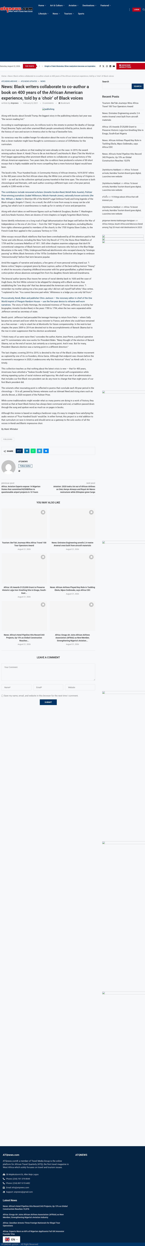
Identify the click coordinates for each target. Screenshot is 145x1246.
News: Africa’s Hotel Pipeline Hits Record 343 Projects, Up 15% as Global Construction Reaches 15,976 (121, 157)
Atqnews (14, 103)
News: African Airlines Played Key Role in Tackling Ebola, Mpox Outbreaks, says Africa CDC (121, 143)
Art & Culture (56, 5)
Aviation (72, 5)
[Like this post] (20, 451)
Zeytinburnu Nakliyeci (111, 170)
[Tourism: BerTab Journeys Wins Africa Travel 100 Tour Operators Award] (24, 523)
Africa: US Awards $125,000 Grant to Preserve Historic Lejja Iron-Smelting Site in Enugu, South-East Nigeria (122, 130)
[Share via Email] (46, 451)
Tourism (68, 13)
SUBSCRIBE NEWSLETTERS (125, 66)
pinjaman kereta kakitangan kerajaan (118, 220)
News (55, 13)
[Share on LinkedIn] (26, 451)
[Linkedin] (110, 66)
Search (105, 81)
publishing (7, 439)
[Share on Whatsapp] (33, 451)
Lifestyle (42, 13)
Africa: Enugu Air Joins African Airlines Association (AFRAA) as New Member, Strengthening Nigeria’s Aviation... (72, 638)
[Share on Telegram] (39, 451)
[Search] (143, 9)
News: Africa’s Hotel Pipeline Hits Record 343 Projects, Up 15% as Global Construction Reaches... (24, 638)
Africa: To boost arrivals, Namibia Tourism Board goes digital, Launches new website (121, 173)
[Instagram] (107, 66)
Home (41, 5)
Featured (105, 5)
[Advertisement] (72, 39)
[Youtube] (114, 66)
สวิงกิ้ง (105, 197)
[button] (39, 66)
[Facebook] (100, 66)
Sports (81, 13)
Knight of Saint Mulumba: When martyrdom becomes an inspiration (70, 66)
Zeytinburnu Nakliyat (111, 183)
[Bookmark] (43, 512)
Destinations (88, 5)
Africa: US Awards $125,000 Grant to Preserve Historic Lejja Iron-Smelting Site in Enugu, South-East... (24, 590)
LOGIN (136, 10)
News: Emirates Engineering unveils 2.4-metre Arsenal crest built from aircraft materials (121, 116)
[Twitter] (103, 66)
